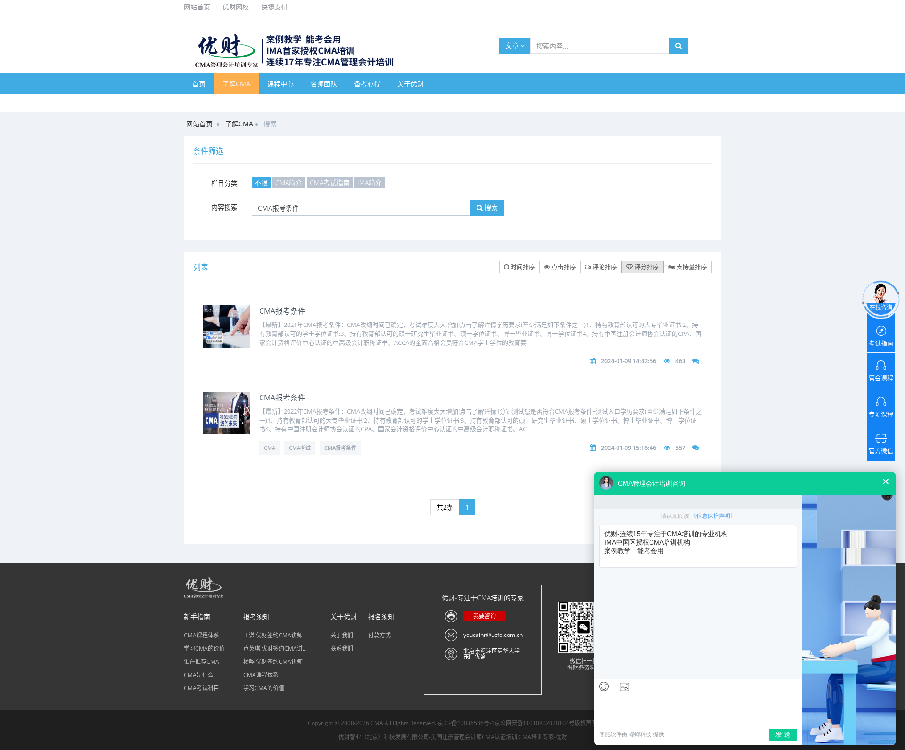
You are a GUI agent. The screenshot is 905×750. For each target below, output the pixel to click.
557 (680, 447)
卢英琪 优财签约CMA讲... (275, 648)
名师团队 (324, 83)
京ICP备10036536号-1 (465, 723)
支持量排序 (691, 266)
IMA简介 (369, 182)
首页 (199, 83)
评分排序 (646, 266)
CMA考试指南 (330, 182)
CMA (269, 447)
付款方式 (379, 635)
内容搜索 (224, 207)
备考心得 (367, 83)
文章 (512, 45)
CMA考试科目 (201, 688)
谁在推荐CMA (201, 662)
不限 (261, 182)
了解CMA (236, 83)
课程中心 (280, 83)
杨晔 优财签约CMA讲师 (273, 662)
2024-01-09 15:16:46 (628, 447)
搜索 (490, 207)
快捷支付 (274, 6)
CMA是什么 (199, 675)
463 (680, 361)
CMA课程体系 (201, 635)
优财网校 (235, 6)
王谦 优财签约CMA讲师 (273, 635)
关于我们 (341, 635)
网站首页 (197, 6)
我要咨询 (484, 616)
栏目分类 (224, 183)
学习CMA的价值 (204, 648)
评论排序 (604, 266)
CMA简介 (288, 182)
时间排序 (522, 266)
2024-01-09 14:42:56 (628, 361)
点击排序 (563, 266)
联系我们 (341, 648)
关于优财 (410, 83)
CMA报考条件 (282, 311)
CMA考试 (300, 447)
